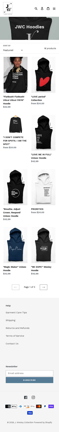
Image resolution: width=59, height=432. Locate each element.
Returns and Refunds (17, 328)
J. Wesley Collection (24, 422)
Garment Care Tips (16, 312)
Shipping (10, 320)
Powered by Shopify (43, 422)
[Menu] (54, 8)
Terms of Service (15, 335)
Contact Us (12, 343)
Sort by (6, 46)
